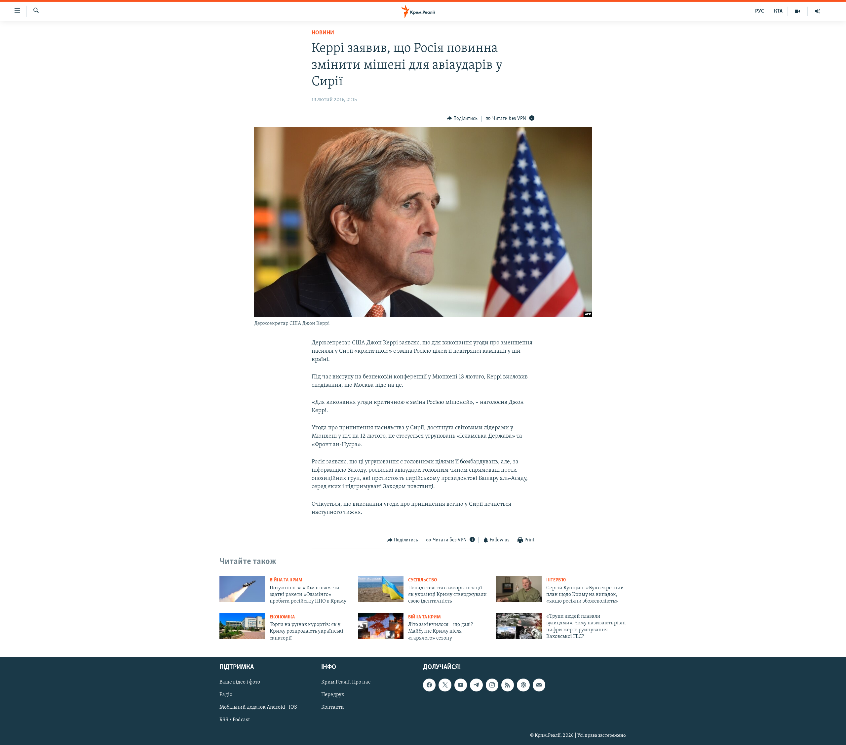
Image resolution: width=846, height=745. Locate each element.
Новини (323, 33)
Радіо (225, 694)
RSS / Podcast (234, 720)
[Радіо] (817, 11)
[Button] (462, 118)
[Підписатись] (539, 685)
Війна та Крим (286, 580)
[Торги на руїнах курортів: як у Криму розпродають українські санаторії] (242, 626)
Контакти (332, 707)
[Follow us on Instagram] (492, 685)
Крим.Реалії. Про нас (345, 682)
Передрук (332, 694)
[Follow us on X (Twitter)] (445, 685)
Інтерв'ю (556, 580)
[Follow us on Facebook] (429, 685)
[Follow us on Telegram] (476, 685)
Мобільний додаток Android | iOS (258, 707)
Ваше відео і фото (239, 682)
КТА (778, 11)
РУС (759, 11)
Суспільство (422, 580)
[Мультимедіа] (798, 11)
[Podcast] (523, 685)
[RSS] (507, 685)
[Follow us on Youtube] (460, 685)
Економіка (282, 617)
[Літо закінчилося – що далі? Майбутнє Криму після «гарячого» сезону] (381, 626)
